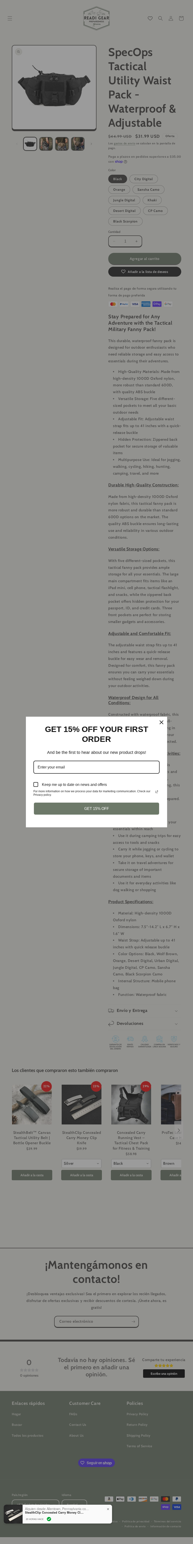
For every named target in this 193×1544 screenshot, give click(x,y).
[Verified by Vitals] (49, 1519)
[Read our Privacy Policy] (157, 792)
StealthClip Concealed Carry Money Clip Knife (54, 1512)
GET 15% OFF (96, 809)
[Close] (161, 722)
